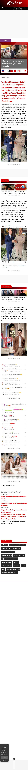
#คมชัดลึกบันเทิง (6, 548)
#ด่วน (12, 552)
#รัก (3, 569)
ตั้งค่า (4, 760)
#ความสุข (16, 566)
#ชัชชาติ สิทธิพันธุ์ (7, 555)
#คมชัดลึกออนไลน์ (20, 545)
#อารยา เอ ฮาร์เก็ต (19, 555)
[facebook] (14, 8)
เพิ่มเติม (5, 754)
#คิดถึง (24, 566)
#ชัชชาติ (16, 562)
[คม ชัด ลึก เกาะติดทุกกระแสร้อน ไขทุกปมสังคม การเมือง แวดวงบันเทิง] (14, 3)
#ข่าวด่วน (4, 545)
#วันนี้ (11, 545)
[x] (16, 8)
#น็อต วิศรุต (5, 552)
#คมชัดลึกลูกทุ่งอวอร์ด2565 (9, 573)
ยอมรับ (4, 757)
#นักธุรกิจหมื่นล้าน (7, 566)
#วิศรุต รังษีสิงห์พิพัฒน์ (13, 569)
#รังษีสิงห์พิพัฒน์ (6, 562)
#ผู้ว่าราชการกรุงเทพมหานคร (9, 559)
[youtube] (19, 8)
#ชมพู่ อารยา (16, 548)
